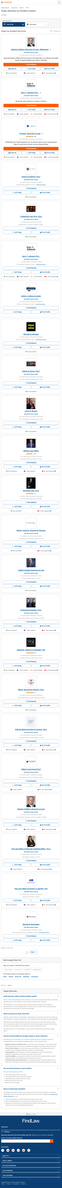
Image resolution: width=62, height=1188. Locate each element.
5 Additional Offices (41, 184)
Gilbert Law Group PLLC (31, 769)
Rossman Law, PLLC (31, 490)
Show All (3, 985)
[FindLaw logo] (9, 2)
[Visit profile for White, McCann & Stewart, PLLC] (31, 682)
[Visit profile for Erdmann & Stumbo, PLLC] (31, 602)
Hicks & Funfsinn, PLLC (31, 176)
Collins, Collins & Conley (31, 296)
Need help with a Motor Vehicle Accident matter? (20, 996)
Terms (3, 1184)
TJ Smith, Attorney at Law (29, 133)
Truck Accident (8, 969)
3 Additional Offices (41, 264)
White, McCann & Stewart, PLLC (31, 689)
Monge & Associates (31, 924)
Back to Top (32, 1114)
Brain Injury (18, 969)
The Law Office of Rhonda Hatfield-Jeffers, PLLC (31, 849)
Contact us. (7, 1131)
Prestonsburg (34, 976)
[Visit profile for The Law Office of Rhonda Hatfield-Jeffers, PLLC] (31, 841)
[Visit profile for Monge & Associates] (31, 916)
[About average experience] (55, 73)
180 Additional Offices (40, 339)
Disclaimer (16, 1184)
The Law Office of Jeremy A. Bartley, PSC (31, 888)
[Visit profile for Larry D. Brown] (31, 403)
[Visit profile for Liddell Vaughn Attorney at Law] (31, 562)
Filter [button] (4, 15)
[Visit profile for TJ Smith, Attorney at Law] (31, 126)
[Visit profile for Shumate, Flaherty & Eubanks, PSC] (31, 642)
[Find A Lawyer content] (59, 1160)
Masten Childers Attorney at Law (31, 809)
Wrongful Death (37, 969)
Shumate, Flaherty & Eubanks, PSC (31, 650)
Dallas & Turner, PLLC (31, 371)
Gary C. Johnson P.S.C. (30, 92)
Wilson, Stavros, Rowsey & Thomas (31, 530)
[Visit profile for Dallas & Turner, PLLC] (31, 363)
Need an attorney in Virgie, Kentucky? (16, 1013)
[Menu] (2, 2)
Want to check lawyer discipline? (14, 1089)
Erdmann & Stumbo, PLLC (31, 610)
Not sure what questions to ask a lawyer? (17, 1068)
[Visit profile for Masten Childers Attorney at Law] (31, 801)
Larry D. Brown (31, 411)
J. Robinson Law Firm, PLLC (31, 216)
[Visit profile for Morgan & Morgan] (31, 326)
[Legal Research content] (59, 1170)
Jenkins (5, 976)
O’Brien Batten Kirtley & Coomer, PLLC (31, 729)
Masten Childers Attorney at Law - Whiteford (29, 49)
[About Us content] (59, 1155)
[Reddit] (23, 1150)
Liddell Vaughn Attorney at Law (31, 570)
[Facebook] (2, 1150)
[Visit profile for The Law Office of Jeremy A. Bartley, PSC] (31, 881)
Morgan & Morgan (31, 334)
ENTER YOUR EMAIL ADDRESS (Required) (11, 1138)
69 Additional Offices (44, 932)
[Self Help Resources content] (59, 1165)
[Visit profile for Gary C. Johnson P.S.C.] (31, 85)
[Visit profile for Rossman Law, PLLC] (31, 483)
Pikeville (11, 976)
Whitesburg (26, 976)
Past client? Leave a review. (31, 52)
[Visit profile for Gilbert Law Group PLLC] (31, 761)
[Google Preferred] (28, 1150)
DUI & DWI (27, 969)
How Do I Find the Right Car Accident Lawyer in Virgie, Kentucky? (25, 1036)
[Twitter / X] (13, 1150)
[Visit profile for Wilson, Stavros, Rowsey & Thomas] (31, 522)
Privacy (9, 1184)
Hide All (10, 985)
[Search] (59, 2)
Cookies (23, 1184)
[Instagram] (18, 1150)
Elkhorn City (18, 976)
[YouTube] (7, 1150)
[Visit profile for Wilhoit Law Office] (31, 443)
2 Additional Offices (40, 304)
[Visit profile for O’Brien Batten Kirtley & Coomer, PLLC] (31, 721)
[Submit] (51, 1141)
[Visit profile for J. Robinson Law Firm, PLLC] (31, 208)
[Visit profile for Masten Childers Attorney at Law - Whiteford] (31, 41)
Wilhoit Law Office (31, 451)
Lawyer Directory (5, 7)
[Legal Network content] (59, 1175)
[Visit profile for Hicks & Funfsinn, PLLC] (31, 169)
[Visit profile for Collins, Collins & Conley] (31, 288)
